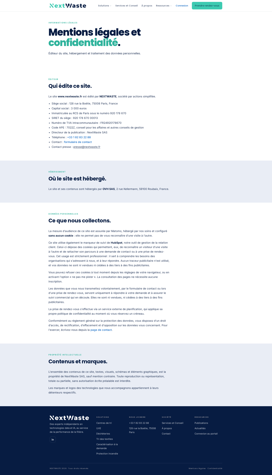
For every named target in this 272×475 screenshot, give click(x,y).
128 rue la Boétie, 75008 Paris (142, 430)
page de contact (101, 329)
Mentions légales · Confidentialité (205, 468)
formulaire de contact (78, 142)
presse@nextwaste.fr (86, 146)
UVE (98, 428)
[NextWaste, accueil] (68, 6)
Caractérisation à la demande (107, 446)
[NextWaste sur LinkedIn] (53, 439)
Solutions (104, 5)
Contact (166, 433)
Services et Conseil (126, 5)
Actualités (200, 428)
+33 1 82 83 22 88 (79, 137)
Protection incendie (107, 453)
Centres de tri (104, 423)
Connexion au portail (206, 433)
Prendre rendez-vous (207, 5)
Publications (201, 423)
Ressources (163, 5)
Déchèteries (103, 433)
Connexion (182, 5)
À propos (147, 5)
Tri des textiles (104, 439)
